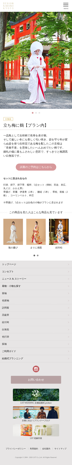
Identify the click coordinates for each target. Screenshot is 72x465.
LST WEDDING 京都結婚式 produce (36, 395)
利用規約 (34, 449)
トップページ (9, 264)
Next (68, 112)
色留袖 (5, 300)
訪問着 (5, 308)
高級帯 (5, 315)
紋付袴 (5, 322)
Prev (4, 112)
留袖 (4, 293)
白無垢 (5, 329)
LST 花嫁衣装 (36, 430)
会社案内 (46, 449)
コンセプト (8, 271)
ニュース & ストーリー (14, 279)
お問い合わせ (36, 379)
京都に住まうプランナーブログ (36, 412)
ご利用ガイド (9, 351)
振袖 (4, 344)
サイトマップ (60, 449)
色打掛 (5, 336)
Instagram (36, 369)
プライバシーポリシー (16, 449)
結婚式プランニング (12, 358)
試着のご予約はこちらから (36, 167)
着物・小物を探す (11, 286)
